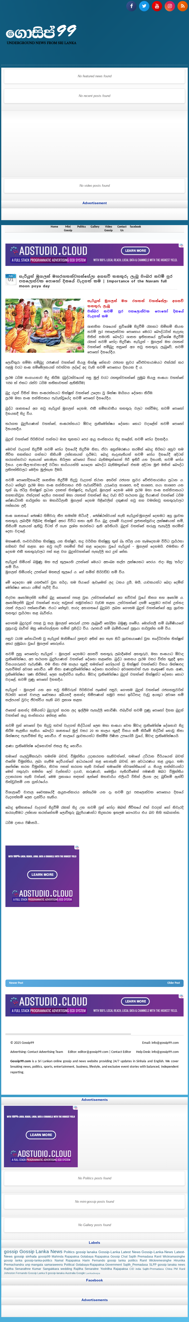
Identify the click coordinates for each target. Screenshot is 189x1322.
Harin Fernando (93, 1260)
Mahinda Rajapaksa (65, 1256)
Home (54, 226)
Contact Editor (121, 1052)
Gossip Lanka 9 (37, 1273)
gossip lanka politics (122, 1260)
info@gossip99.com (165, 1043)
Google (80, 1273)
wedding (66, 1269)
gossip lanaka (86, 1252)
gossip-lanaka (56, 1273)
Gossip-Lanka (109, 1252)
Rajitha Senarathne (17, 1269)
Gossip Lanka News (41, 1251)
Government (113, 1264)
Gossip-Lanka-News (157, 1252)
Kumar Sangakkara (45, 1269)
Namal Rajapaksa (67, 1260)
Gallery (95, 226)
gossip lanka (58, 1026)
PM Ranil (179, 1268)
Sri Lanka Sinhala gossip (134, 1026)
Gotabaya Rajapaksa (94, 1256)
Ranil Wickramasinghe (169, 1256)
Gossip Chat (118, 1256)
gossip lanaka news (171, 1264)
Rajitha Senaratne (86, 1269)
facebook (135, 226)
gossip (9, 1026)
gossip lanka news (90, 1026)
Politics (81, 226)
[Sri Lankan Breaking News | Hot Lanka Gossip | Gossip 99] (94, 36)
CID (131, 1268)
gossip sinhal (111, 1026)
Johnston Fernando (15, 1273)
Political (69, 1264)
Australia (70, 1273)
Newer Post (16, 983)
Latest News (131, 1252)
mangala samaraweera (47, 1264)
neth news (72, 1026)
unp (27, 1264)
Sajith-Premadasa (153, 1268)
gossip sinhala (25, 1256)
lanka (17, 1026)
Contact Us (121, 228)
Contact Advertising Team (45, 1052)
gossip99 (44, 1256)
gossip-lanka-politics (38, 1260)
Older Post (173, 983)
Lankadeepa (93, 1273)
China (168, 1268)
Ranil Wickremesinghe (156, 1260)
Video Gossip (108, 228)
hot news (34, 1026)
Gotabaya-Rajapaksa (90, 1264)
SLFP (153, 1264)
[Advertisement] (34, 142)
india (138, 1268)
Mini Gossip (68, 228)
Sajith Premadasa (141, 1256)
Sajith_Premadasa (135, 1264)
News (24, 1026)
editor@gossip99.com (93, 1052)
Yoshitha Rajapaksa (114, 1269)
